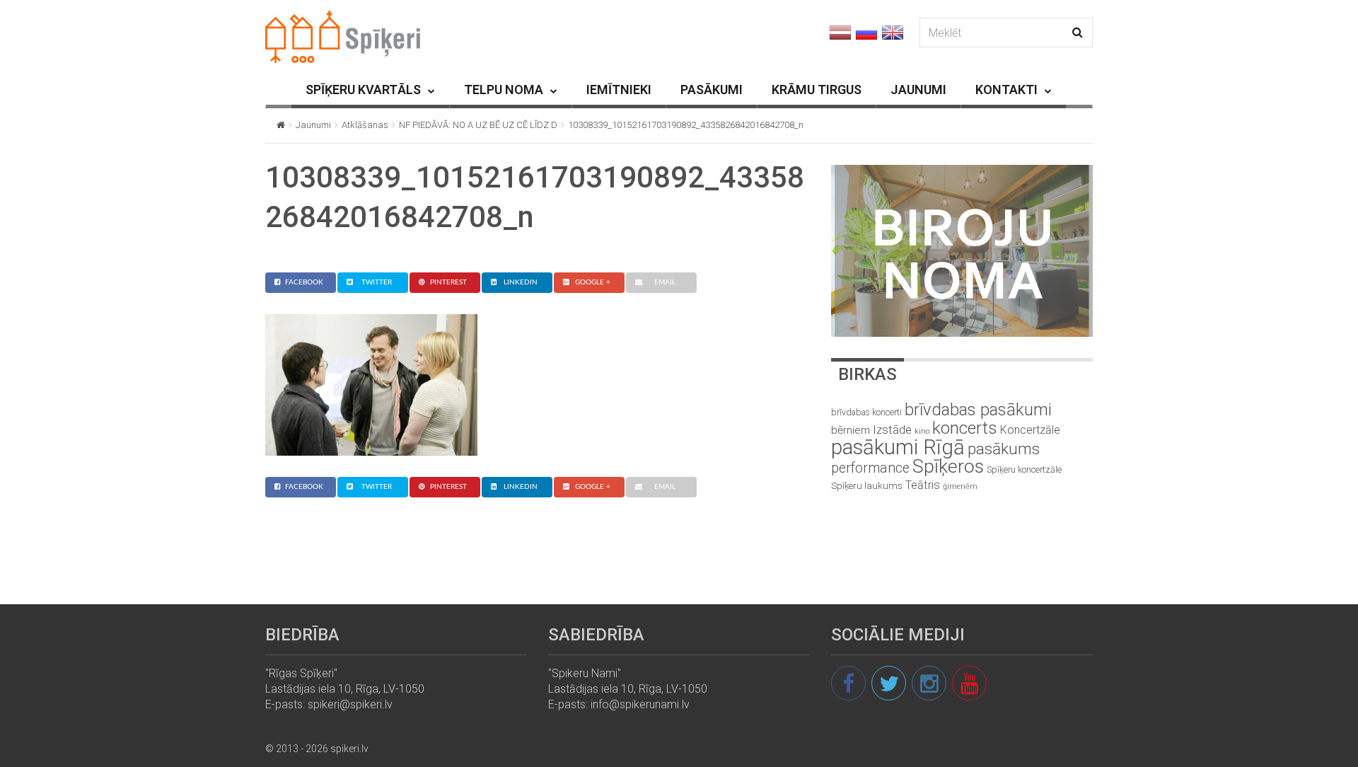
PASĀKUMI (711, 89)
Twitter (376, 282)
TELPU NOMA (503, 89)
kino (922, 431)
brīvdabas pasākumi (978, 410)
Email (664, 282)
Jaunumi (313, 125)
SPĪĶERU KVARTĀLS (363, 89)
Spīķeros (948, 466)
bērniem (850, 430)
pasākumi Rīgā (898, 447)
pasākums (1004, 449)
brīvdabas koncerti (866, 412)
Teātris (922, 485)
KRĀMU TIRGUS (816, 89)
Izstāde (892, 429)
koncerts (964, 427)
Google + (592, 282)
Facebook (304, 282)
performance (870, 468)
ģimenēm (960, 486)
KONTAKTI (1006, 89)
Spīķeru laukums (867, 485)
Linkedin (521, 282)
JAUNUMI (918, 89)
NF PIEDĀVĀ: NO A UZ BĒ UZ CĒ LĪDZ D (478, 125)
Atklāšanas (365, 125)
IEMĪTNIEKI (618, 89)
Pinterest (448, 282)
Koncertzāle (1030, 430)
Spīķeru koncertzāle (1024, 469)
